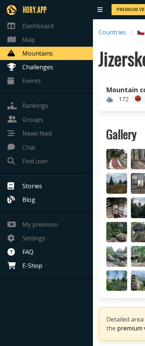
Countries (112, 32)
